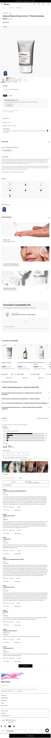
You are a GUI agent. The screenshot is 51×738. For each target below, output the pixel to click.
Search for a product (9, 326)
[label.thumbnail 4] (19, 79)
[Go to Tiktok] (14, 726)
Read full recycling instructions (10, 289)
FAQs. (17, 110)
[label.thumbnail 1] (3, 79)
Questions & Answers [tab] (43, 418)
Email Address (4, 685)
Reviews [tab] (4, 418)
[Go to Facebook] (1, 726)
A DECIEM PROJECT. (10, 731)
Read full (9, 241)
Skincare (5, 7)
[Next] (38, 1)
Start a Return (4, 698)
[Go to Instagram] (5, 726)
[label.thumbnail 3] (14, 79)
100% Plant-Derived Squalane (25, 362)
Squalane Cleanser (6, 362)
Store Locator (4, 705)
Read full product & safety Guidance (11, 265)
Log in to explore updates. (25, 1)
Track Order (4, 700)
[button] (48, 142)
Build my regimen (7, 150)
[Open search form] (34, 4)
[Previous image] (2, 51)
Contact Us (3, 695)
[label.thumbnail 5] (25, 79)
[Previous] (13, 1)
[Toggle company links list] (48, 713)
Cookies (3, 731)
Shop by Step (11, 7)
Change (15, 720)
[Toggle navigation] (1, 4)
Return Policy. (11, 111)
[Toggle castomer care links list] (48, 710)
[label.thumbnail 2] (8, 79)
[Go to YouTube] (9, 726)
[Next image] (49, 51)
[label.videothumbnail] (30, 79)
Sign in (2, 703)
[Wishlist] (47, 12)
